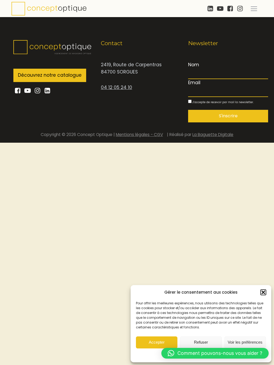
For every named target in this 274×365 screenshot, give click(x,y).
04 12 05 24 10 (116, 87)
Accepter (157, 342)
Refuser (201, 342)
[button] (263, 292)
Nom (193, 64)
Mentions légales (133, 134)
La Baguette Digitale (212, 134)
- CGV (157, 134)
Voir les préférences (245, 342)
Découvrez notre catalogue (50, 75)
